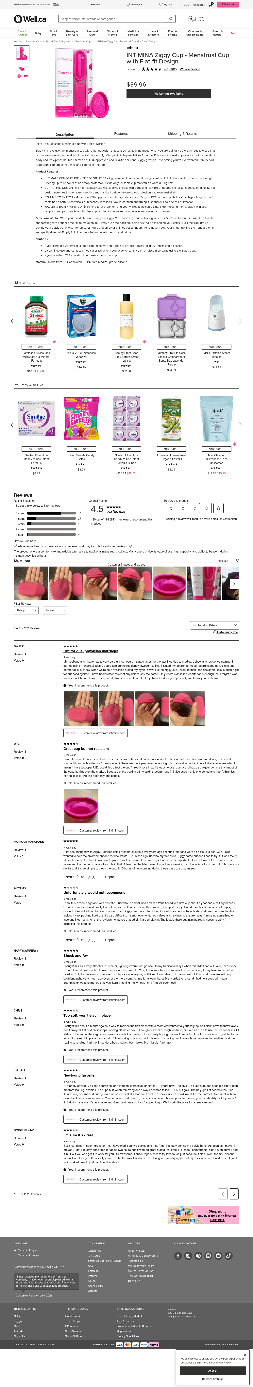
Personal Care (92, 33)
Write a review (190, 69)
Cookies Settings (213, 1379)
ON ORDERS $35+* (32, 4)
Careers (93, 1291)
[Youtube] (218, 1256)
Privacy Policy (222, 1362)
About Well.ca (136, 1251)
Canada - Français (29, 1255)
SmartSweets (73, 1331)
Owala (17, 1326)
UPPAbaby (71, 1326)
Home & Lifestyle (153, 33)
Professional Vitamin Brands (134, 1326)
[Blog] (208, 1256)
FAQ (90, 1266)
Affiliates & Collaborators (143, 1256)
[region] (213, 1367)
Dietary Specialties (128, 1336)
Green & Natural (217, 33)
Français (95, 4)
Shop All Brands (75, 1336)
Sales (233, 33)
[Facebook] (178, 1256)
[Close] (245, 1355)
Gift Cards (94, 1256)
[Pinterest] (198, 1256)
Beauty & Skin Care (72, 33)
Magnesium (124, 1331)
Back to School (22, 33)
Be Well (134, 1281)
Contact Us (94, 1251)
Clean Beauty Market (129, 1316)
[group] (21, 53)
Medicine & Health (133, 33)
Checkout (228, 4)
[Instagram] (188, 1256)
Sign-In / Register (194, 5)
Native (18, 1316)
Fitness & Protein (112, 33)
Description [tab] (65, 134)
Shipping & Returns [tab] (182, 133)
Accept (212, 1371)
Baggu (18, 1321)
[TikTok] (229, 1256)
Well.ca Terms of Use (140, 1271)
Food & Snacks (172, 33)
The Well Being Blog (140, 1276)
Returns (93, 1276)
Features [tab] (121, 133)
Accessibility (95, 1286)
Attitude (18, 1331)
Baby (38, 33)
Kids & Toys (53, 33)
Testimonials (135, 1261)
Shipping (93, 1271)
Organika (19, 1336)
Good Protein (73, 1316)
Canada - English (28, 1250)
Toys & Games (125, 1321)
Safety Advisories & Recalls (104, 1261)
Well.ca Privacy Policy (141, 1266)
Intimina (132, 47)
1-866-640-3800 (45, 1344)
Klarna (91, 1281)
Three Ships (72, 1321)
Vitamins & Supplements (194, 33)
